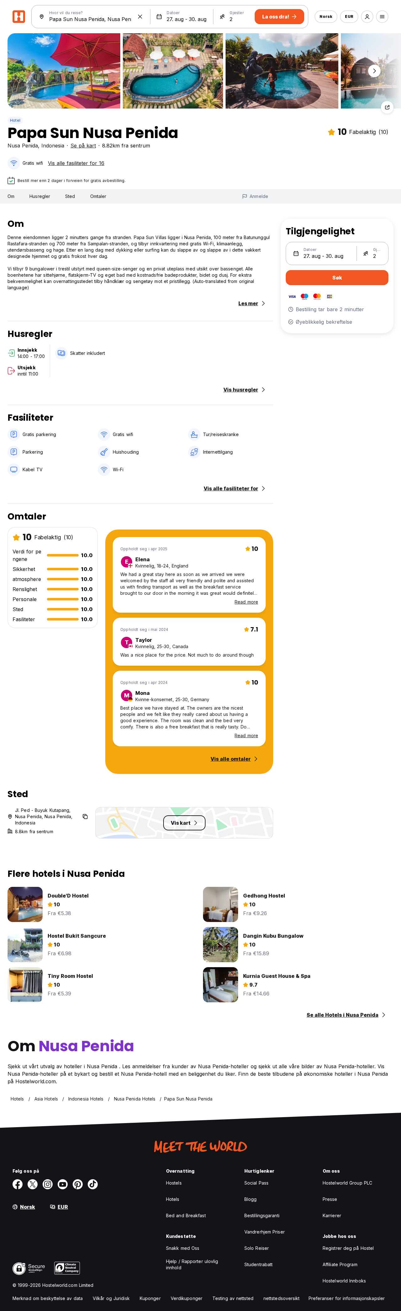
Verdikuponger (186, 1298)
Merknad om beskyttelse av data (48, 1298)
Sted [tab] (70, 196)
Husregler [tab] (39, 196)
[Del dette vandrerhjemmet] (387, 107)
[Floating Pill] (374, 71)
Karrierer (332, 1215)
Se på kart (83, 145)
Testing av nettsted (232, 1298)
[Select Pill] (367, 16)
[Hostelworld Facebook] (18, 1184)
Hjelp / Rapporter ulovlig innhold (192, 1264)
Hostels (174, 1183)
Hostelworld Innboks (344, 1280)
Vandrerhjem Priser (264, 1231)
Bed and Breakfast (186, 1215)
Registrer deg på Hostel (348, 1248)
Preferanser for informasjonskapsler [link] (347, 1298)
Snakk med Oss (182, 1248)
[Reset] (140, 16)
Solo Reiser (256, 1248)
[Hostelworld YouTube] (63, 1184)
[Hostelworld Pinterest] (78, 1184)
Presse (330, 1199)
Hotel (15, 120)
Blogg (250, 1199)
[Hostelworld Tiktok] (93, 1184)
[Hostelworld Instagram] (48, 1184)
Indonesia (52, 145)
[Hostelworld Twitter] (33, 1184)
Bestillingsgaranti (261, 1215)
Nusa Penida (23, 145)
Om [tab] (11, 196)
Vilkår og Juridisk (111, 1298)
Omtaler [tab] (98, 196)
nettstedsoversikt (281, 1298)
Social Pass (256, 1183)
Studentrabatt (258, 1264)
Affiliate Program (340, 1264)
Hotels (173, 1199)
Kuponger (150, 1298)
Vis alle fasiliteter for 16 (76, 163)
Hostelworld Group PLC (347, 1183)
